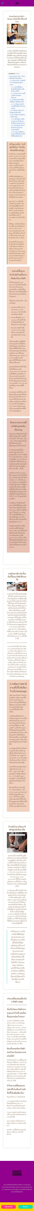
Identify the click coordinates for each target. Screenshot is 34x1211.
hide (17, 73)
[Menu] (2, 3)
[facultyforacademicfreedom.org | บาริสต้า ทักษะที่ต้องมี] (17, 3)
